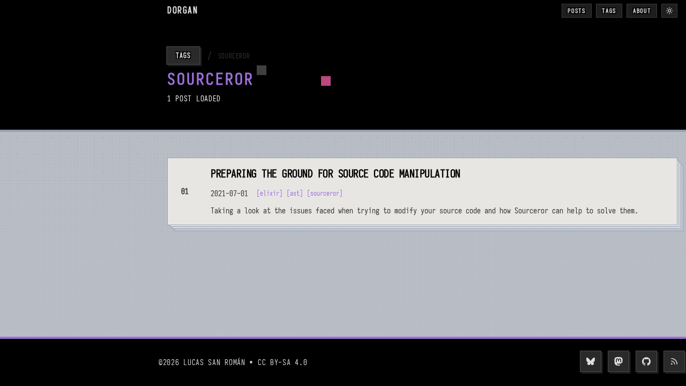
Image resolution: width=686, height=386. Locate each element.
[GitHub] (646, 361)
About (642, 10)
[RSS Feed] (674, 361)
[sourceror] (324, 193)
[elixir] (269, 193)
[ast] (295, 193)
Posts (576, 10)
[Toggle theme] (669, 11)
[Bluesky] (590, 361)
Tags (609, 10)
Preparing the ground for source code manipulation (335, 174)
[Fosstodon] (618, 361)
